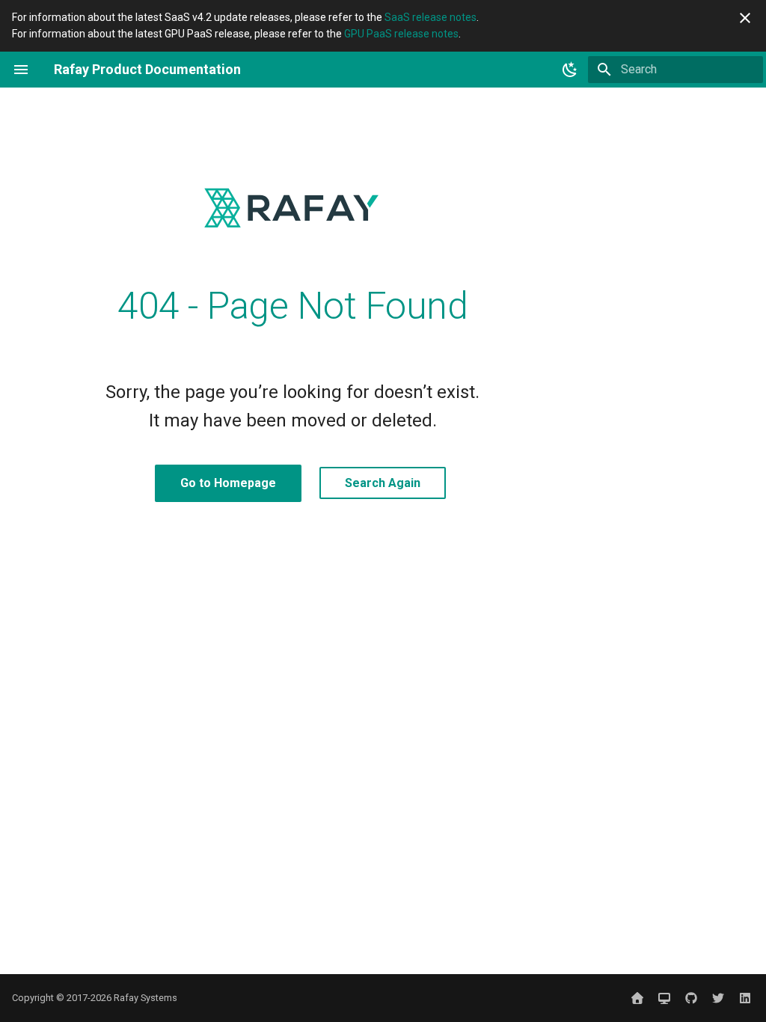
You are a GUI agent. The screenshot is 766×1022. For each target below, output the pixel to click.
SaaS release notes (430, 17)
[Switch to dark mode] (570, 70)
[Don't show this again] (745, 18)
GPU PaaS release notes (401, 34)
